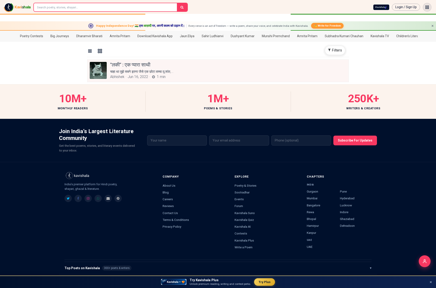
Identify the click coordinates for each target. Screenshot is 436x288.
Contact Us (170, 213)
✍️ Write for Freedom (327, 25)
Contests (241, 233)
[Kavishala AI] (381, 7)
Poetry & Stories (245, 185)
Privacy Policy (172, 226)
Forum (239, 206)
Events (239, 199)
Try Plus (264, 282)
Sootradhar (242, 192)
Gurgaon (312, 191)
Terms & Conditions (176, 220)
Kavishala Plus (244, 240)
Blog (166, 192)
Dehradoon (347, 225)
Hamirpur (313, 225)
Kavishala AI (243, 226)
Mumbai (312, 198)
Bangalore (313, 205)
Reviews (168, 206)
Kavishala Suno (245, 213)
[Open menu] (427, 7)
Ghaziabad (347, 219)
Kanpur (311, 232)
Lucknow (346, 205)
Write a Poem (244, 247)
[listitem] (68, 198)
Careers (168, 199)
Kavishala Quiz (244, 220)
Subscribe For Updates (355, 140)
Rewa (310, 212)
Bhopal (311, 219)
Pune (343, 191)
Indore (344, 212)
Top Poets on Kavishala (218, 268)
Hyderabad (347, 198)
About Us (169, 185)
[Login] (425, 261)
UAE (309, 247)
